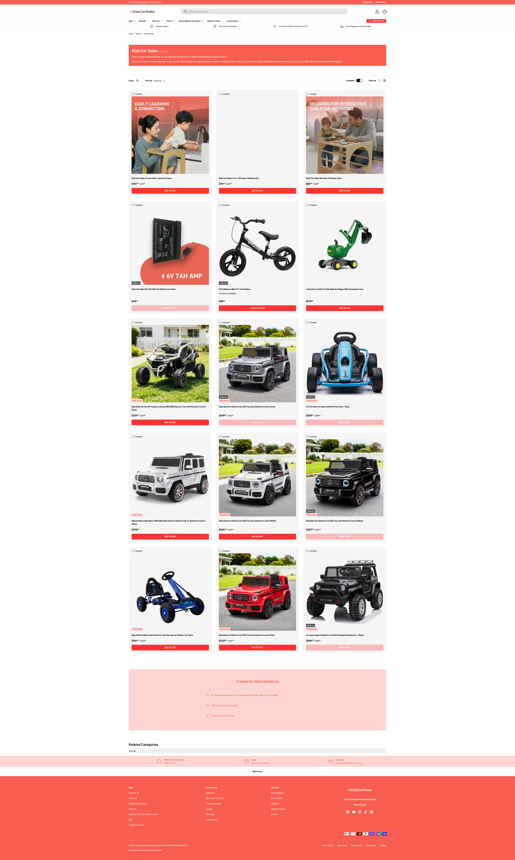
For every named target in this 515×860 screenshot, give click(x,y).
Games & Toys (213, 21)
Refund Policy (342, 845)
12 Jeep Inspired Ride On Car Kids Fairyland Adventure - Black (335, 635)
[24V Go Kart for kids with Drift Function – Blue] (344, 363)
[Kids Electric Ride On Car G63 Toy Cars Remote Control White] (257, 478)
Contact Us (367, 2)
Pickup (274, 814)
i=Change (210, 814)
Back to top (257, 771)
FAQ (130, 819)
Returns (132, 809)
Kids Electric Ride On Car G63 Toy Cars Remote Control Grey (247, 406)
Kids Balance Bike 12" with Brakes (235, 289)
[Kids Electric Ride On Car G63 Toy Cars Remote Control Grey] (257, 363)
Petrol (169, 21)
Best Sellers (381, 2)
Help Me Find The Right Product (143, 814)
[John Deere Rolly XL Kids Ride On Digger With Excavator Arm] (344, 246)
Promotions (232, 21)
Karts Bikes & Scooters (190, 21)
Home (131, 34)
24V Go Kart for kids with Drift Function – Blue (327, 406)
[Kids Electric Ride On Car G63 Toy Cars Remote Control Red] (257, 592)
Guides (209, 809)
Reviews (133, 798)
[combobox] (264, 11)
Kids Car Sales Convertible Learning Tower (152, 178)
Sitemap (383, 845)
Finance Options (213, 803)
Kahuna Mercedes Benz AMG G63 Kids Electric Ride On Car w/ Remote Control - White (169, 522)
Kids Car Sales (149, 34)
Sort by (148, 80)
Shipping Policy (356, 845)
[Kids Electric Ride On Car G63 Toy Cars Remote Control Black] (344, 478)
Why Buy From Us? (214, 798)
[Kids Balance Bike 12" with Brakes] (257, 246)
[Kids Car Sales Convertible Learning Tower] (170, 135)
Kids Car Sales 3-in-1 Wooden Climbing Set (239, 178)
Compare (350, 80)
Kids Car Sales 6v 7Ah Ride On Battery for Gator (154, 289)
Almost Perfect (278, 809)
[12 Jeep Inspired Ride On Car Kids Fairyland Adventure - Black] (344, 592)
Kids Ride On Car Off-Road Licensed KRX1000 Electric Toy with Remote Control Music (169, 408)
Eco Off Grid (153, 850)
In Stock (275, 803)
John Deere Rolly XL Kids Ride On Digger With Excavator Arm (334, 289)
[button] (385, 11)
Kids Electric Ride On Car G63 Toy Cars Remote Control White (247, 520)
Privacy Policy (371, 845)
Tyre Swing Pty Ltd (140, 845)
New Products (277, 792)
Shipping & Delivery (138, 803)
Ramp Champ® (143, 850)
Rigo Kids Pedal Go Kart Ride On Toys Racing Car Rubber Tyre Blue (162, 635)
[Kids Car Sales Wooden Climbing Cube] (344, 135)
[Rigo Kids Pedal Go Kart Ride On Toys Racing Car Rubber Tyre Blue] (170, 592)
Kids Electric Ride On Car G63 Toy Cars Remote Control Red (246, 635)
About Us (210, 792)
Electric (156, 21)
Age (131, 21)
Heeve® (160, 850)
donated (143, 2)
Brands (142, 21)
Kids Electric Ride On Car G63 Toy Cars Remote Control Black (334, 520)
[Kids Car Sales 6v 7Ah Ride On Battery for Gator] (170, 246)
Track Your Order (136, 825)
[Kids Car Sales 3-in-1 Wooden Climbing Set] (257, 135)
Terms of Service (327, 845)
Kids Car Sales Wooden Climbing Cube (324, 178)
